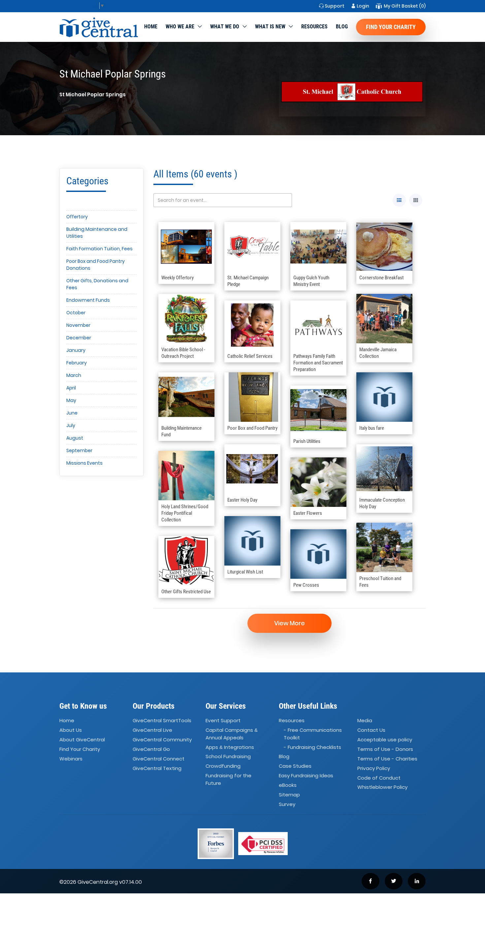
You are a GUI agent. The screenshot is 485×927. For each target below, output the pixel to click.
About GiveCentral (82, 739)
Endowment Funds (88, 300)
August (74, 438)
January (75, 350)
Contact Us (371, 729)
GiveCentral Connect (158, 758)
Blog (342, 26)
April (71, 388)
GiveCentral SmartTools (162, 720)
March (73, 375)
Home (150, 26)
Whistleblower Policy (382, 787)
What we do (224, 26)
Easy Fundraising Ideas (306, 775)
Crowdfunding (223, 766)
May (71, 400)
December (78, 337)
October (75, 312)
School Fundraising (228, 756)
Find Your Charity (391, 26)
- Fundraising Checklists (312, 747)
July (70, 425)
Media (364, 720)
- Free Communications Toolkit (313, 733)
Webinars (70, 758)
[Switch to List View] (399, 200)
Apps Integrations (230, 747)
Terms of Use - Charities (387, 758)
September (79, 450)
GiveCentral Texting (157, 768)
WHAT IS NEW (270, 26)
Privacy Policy (373, 768)
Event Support (223, 720)
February (76, 362)
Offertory (77, 216)
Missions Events (84, 463)
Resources (314, 26)
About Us (70, 729)
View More (289, 623)
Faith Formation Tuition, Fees (99, 248)
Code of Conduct (379, 777)
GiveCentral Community (162, 739)
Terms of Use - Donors (385, 749)
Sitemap (289, 794)
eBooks (288, 785)
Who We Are (180, 26)
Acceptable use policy (384, 739)
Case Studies (295, 766)
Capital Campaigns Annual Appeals (232, 733)
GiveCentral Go (151, 749)
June (72, 413)
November (78, 325)
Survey (287, 804)
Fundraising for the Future (228, 779)
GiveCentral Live (152, 729)
